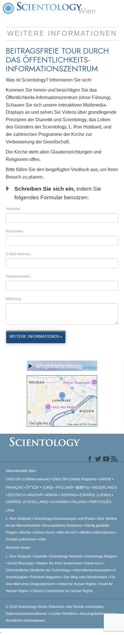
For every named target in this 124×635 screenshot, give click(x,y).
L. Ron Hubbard (18, 519)
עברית (32, 487)
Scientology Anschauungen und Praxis (64, 519)
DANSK (105, 479)
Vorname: (13, 209)
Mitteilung (13, 299)
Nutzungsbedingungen (98, 614)
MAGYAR (35, 495)
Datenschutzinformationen (26, 614)
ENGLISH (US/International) (28, 479)
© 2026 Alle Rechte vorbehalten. (55, 607)
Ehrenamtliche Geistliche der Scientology (38, 570)
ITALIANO (79, 502)
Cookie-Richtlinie (63, 614)
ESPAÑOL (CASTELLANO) (27, 502)
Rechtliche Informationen (25, 621)
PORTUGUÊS (100, 502)
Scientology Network (66, 556)
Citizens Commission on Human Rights (62, 591)
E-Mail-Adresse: (18, 254)
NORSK (51, 495)
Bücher (25, 532)
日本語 (48, 488)
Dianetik (40, 556)
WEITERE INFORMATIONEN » (35, 336)
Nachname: (15, 231)
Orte (42, 539)
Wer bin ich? (67, 532)
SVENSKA (69, 495)
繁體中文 (83, 488)
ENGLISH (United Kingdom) (74, 479)
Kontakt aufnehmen (21, 539)
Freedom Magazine (46, 577)
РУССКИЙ (64, 488)
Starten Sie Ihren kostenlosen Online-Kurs (69, 563)
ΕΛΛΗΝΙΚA (59, 502)
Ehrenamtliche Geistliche (62, 526)
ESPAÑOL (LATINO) (95, 495)
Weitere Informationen (97, 532)
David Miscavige (21, 563)
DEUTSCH (16, 495)
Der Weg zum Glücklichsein (85, 577)
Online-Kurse (45, 532)
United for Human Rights (77, 584)
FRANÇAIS (14, 488)
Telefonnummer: (18, 276)
